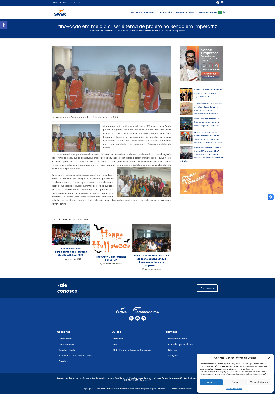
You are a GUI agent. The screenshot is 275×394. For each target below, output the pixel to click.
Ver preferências (259, 382)
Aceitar (211, 382)
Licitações (173, 355)
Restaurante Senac (177, 338)
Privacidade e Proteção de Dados (75, 355)
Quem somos (65, 338)
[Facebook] (143, 318)
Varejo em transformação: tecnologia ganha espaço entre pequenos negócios (206, 122)
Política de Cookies (234, 388)
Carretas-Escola (67, 350)
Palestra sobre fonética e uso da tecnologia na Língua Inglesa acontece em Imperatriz (151, 260)
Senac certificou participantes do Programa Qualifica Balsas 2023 (71, 252)
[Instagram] (131, 318)
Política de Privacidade (182, 388)
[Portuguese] (220, 12)
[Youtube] (137, 318)
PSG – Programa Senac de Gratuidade (132, 350)
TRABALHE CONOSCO (60, 2)
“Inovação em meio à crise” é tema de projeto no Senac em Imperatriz (151, 30)
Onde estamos (66, 344)
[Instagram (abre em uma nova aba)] (221, 2)
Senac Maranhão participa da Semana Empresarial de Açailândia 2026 (208, 93)
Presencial (118, 338)
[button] (3, 25)
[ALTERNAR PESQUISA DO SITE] (224, 12)
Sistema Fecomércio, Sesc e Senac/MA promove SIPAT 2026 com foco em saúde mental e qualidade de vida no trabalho (201, 154)
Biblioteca (172, 350)
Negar (235, 382)
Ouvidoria (63, 361)
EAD (115, 344)
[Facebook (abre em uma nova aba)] (217, 2)
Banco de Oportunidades (180, 344)
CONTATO (75, 2)
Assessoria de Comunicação (70, 117)
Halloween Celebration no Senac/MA (111, 258)
